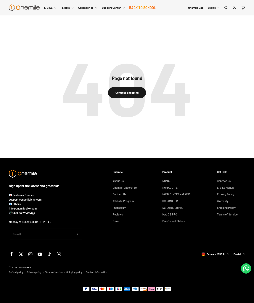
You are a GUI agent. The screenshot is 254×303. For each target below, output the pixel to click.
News (116, 221)
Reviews (118, 214)
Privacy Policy (225, 194)
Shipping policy (74, 272)
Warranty (222, 201)
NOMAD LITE (170, 187)
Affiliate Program (123, 201)
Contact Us (119, 194)
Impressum (119, 207)
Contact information (96, 272)
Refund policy (16, 272)
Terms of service (54, 272)
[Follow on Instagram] (30, 254)
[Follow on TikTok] (49, 254)
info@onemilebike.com (23, 208)
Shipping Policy (226, 207)
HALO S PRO (169, 214)
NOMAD (166, 181)
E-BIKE (48, 7)
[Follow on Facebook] (11, 254)
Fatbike (65, 7)
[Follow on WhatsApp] (58, 254)
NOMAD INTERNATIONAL (177, 194)
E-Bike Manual (225, 187)
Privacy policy (34, 272)
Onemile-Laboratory (125, 187)
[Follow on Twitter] (20, 254)
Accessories (86, 7)
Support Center (111, 7)
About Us (118, 181)
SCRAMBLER (170, 201)
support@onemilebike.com (25, 199)
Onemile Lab (195, 7)
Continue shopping (127, 92)
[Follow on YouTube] (39, 254)
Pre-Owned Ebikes (173, 221)
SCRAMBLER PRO (172, 207)
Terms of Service (227, 214)
